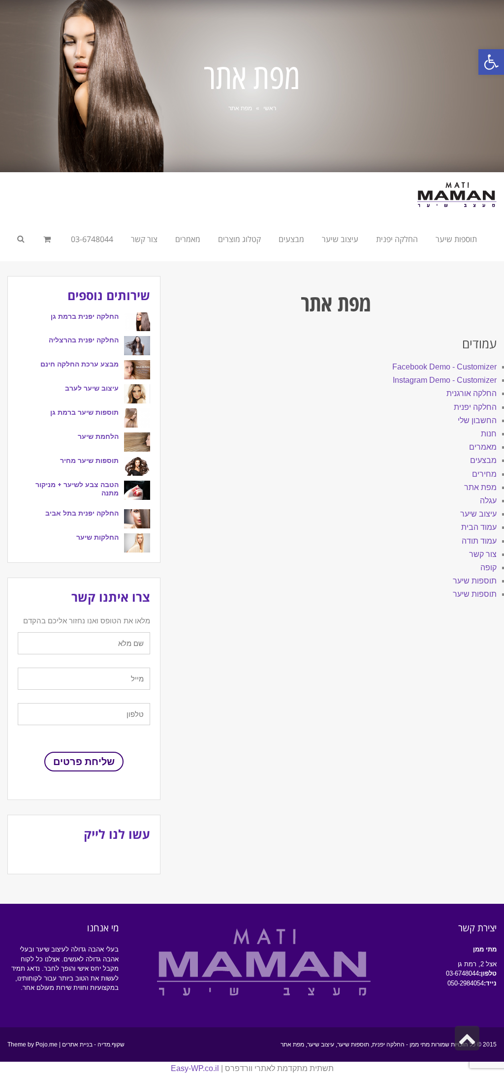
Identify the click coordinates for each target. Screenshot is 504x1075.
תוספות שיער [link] (475, 581)
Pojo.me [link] (46, 1044)
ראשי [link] (269, 108)
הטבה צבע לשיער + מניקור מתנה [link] (77, 488)
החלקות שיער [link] (97, 537)
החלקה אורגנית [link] (471, 393)
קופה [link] (488, 567)
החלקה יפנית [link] (475, 407)
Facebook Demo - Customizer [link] (444, 367)
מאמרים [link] (483, 447)
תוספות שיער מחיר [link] (89, 460)
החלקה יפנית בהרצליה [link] (84, 340)
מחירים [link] (484, 474)
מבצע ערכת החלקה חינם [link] (79, 364)
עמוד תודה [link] (479, 541)
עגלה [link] (488, 500)
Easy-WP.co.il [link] (195, 1068)
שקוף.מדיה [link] (111, 1044)
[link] (491, 62)
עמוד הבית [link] (479, 527)
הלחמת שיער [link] (98, 436)
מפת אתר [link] (480, 487)
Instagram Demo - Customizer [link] (445, 380)
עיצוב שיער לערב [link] (92, 388)
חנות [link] (489, 434)
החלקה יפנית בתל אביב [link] (82, 513)
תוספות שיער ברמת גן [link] (84, 412)
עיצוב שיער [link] (478, 514)
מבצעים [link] (483, 460)
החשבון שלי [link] (477, 420)
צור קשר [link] (483, 554)
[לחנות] (48, 239)
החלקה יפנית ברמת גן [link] (85, 316)
